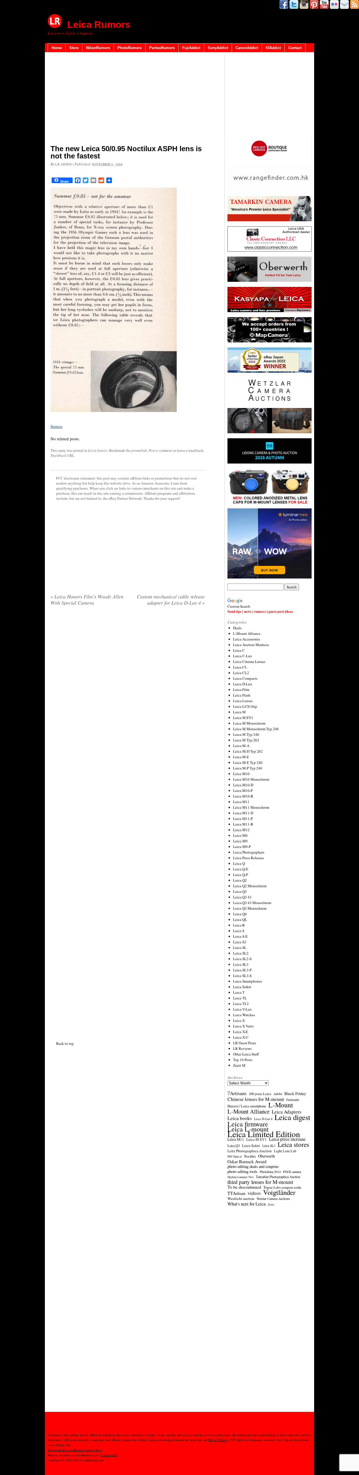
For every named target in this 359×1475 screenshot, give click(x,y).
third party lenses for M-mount (260, 1181)
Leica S (238, 930)
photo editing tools (242, 1171)
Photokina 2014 (270, 1171)
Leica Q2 (240, 880)
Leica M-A (241, 745)
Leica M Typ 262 (246, 740)
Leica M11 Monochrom (251, 807)
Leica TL (240, 998)
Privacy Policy (217, 1440)
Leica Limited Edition (263, 1134)
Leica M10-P (243, 790)
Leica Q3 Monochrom (249, 908)
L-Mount (280, 1104)
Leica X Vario (243, 1026)
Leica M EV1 (243, 717)
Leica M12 (241, 829)
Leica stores (293, 1144)
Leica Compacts (245, 678)
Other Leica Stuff (246, 1054)
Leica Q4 (240, 913)
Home (57, 48)
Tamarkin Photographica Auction (278, 1176)
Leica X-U (240, 1037)
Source (56, 426)
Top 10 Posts (242, 1059)
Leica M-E (241, 756)
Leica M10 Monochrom (251, 779)
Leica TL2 (241, 1003)
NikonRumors (98, 48)
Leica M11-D (243, 812)
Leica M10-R (243, 796)
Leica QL (240, 919)
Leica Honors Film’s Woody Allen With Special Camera (86, 599)
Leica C (239, 650)
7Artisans (237, 1093)
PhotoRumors (130, 48)
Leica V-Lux (242, 1009)
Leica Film (241, 689)
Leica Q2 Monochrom (249, 885)
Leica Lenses (97, 450)
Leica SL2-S (242, 958)
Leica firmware (247, 1123)
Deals (237, 627)
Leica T (239, 992)
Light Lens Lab (285, 1151)
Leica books (239, 1118)
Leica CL (240, 667)
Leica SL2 (240, 953)
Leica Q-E (240, 869)
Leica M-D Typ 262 (248, 751)
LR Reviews (242, 1048)
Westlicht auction (240, 1198)
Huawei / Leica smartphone (246, 1106)
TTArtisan (236, 1193)
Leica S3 (239, 941)
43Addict (273, 48)
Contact (295, 48)
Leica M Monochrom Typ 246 (256, 728)
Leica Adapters (287, 1111)
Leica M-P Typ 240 (247, 768)
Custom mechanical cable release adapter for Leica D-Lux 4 (171, 599)
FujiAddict (191, 48)
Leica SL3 (240, 964)
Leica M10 (241, 773)
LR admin (63, 164)
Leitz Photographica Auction (249, 1150)
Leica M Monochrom (249, 723)
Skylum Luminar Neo (240, 1177)
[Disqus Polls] (127, 682)
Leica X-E (240, 1031)
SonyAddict (218, 48)
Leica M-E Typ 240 (248, 762)
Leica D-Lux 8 (263, 1119)
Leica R (239, 925)
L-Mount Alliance (247, 633)
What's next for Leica (246, 1203)
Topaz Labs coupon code (282, 1187)
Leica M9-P (242, 846)
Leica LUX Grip (245, 706)
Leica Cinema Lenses (249, 661)
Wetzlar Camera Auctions (273, 1199)
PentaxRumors (162, 48)
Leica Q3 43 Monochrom (252, 902)
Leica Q (239, 863)
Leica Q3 (240, 891)
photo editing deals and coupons (253, 1166)
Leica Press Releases (248, 857)
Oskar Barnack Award (246, 1161)
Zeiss (271, 1204)
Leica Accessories (246, 639)
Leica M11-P (243, 818)
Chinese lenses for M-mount (255, 1098)
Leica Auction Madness (251, 644)
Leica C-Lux (242, 655)
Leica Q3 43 (242, 897)
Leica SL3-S (242, 975)
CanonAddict (247, 48)
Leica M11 (241, 801)
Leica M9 (240, 840)
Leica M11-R (243, 824)
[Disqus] (127, 822)
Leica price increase (287, 1139)
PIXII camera (292, 1171)
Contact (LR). (109, 1455)
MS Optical (234, 1156)
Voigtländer (279, 1192)
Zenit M (239, 1065)
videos (254, 1193)
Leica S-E (240, 936)
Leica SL (240, 947)
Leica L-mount (248, 1128)
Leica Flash (241, 695)
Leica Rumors (98, 24)
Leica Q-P (240, 874)
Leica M (239, 712)
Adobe (277, 1094)
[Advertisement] (127, 99)
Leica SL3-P (242, 969)
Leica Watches (244, 1014)
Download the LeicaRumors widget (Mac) (75, 1450)
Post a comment (160, 450)
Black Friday (295, 1093)
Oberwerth (266, 1156)
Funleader (292, 1100)
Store (74, 48)
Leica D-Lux (242, 683)
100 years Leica (260, 1093)
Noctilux (250, 1156)
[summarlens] (113, 415)
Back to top (65, 1043)
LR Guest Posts (244, 1042)
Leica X (239, 1020)
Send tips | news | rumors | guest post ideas (260, 611)
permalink (139, 450)
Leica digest (292, 1117)
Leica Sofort (242, 986)
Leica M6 (240, 835)
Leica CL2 (241, 672)
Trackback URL (62, 455)
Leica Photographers (248, 852)
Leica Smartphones (247, 981)
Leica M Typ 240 (246, 734)
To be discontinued (244, 1187)
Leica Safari (251, 1145)
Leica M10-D (243, 784)
